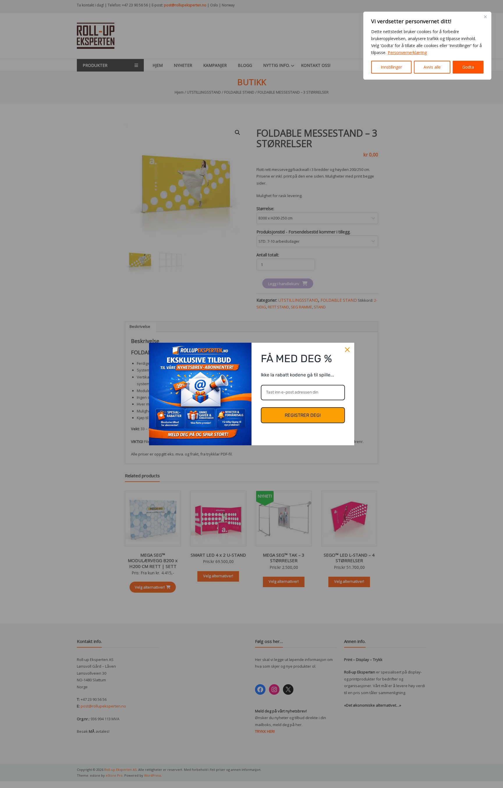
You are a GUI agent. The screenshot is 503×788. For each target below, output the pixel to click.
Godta (468, 67)
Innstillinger (391, 67)
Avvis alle (432, 67)
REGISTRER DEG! (303, 415)
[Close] (485, 16)
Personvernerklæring (407, 52)
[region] (427, 46)
